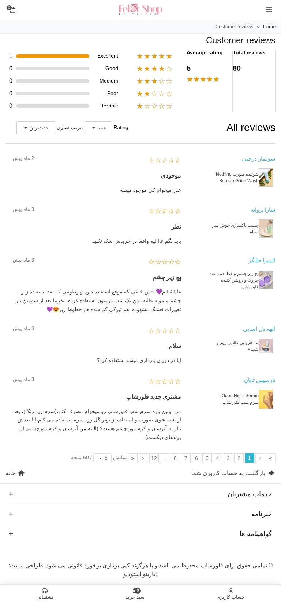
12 (154, 458)
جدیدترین (39, 128)
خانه (11, 473)
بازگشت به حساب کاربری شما (229, 473)
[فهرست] (269, 9)
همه (101, 128)
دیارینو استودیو (140, 574)
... (164, 458)
